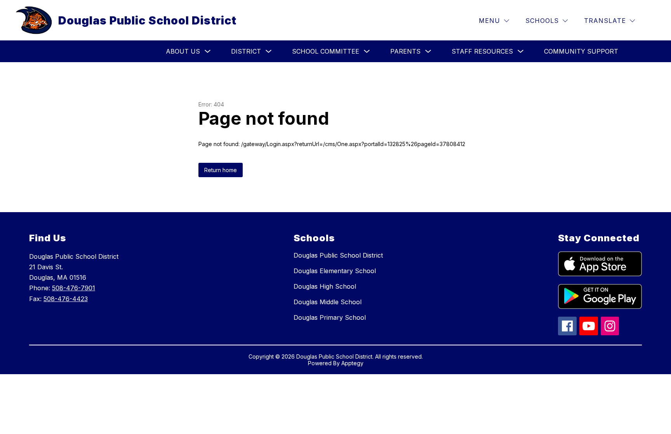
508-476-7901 (73, 288)
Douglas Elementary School (335, 271)
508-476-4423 (65, 299)
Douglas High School (325, 286)
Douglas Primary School (330, 317)
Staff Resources (482, 51)
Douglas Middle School (328, 302)
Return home (220, 170)
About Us (183, 51)
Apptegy (352, 363)
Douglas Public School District (338, 255)
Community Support (581, 51)
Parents (405, 51)
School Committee (325, 51)
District (246, 51)
